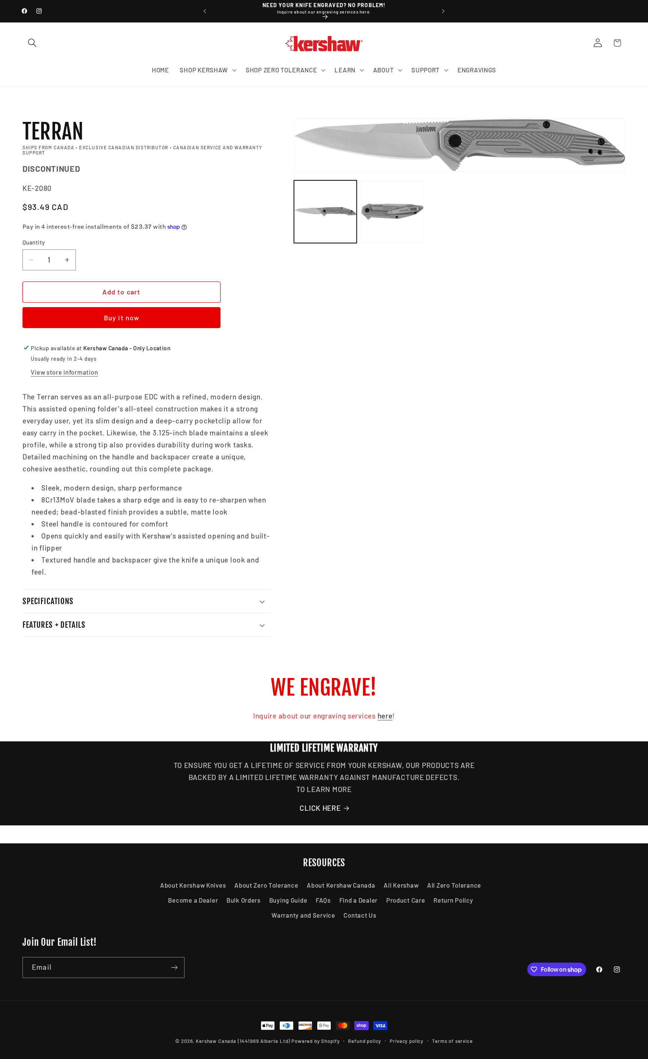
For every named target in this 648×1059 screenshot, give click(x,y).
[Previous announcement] (204, 11)
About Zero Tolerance (266, 885)
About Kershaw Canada (341, 885)
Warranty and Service (303, 915)
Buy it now (122, 318)
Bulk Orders (243, 900)
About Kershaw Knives (193, 885)
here (385, 715)
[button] (32, 43)
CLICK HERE (320, 808)
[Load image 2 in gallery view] (392, 211)
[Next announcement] (443, 11)
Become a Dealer (193, 900)
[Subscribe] (174, 967)
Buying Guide (288, 900)
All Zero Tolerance (454, 885)
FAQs (323, 900)
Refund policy (364, 1041)
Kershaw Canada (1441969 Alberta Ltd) (243, 1041)
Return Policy (453, 900)
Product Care (405, 900)
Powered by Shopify (315, 1041)
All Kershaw (401, 885)
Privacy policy (406, 1041)
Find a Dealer (358, 900)
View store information (64, 372)
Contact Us (360, 915)
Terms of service (452, 1041)
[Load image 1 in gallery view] (325, 211)
